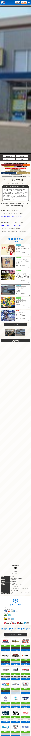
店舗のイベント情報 (14, 634)
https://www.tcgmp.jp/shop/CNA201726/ (11, 216)
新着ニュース (9, 156)
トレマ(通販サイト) (15, 573)
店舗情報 (22, 156)
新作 (22, 159)
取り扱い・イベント (9, 159)
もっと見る (15, 324)
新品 (5, 645)
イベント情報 (5, 650)
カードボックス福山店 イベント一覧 (11, 225)
